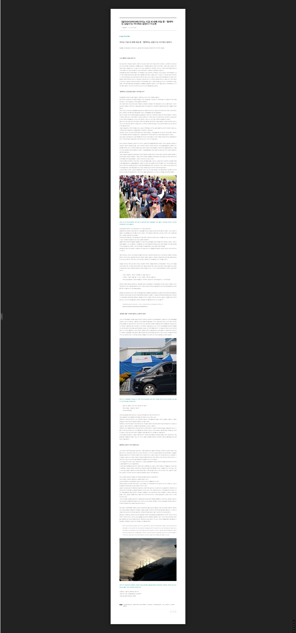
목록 (1, 316)
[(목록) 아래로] (294, 629)
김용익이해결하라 (143, 604)
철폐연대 (125, 606)
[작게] (294, 624)
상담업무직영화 (136, 604)
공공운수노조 (167, 604)
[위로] (294, 627)
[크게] (294, 622)
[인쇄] (294, 631)
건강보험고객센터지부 (127, 604)
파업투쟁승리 (149, 604)
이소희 (163, 604)
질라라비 (173, 604)
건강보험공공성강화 (157, 604)
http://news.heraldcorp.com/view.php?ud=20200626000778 (135, 306)
